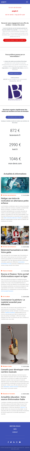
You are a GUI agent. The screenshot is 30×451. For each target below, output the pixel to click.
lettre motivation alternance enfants (12, 217)
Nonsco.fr (23, 407)
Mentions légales (15, 426)
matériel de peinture (10, 312)
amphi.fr (15, 11)
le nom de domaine (15, 7)
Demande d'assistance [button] (14, 73)
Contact (15, 432)
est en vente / (15, 14)
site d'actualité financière (7, 291)
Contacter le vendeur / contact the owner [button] (14, 40)
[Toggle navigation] (27, 2)
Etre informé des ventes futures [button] (14, 117)
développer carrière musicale (11, 386)
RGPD (15, 429)
